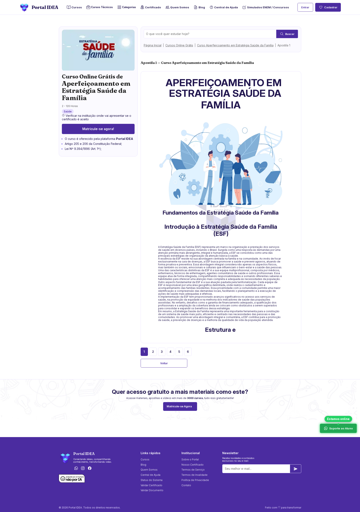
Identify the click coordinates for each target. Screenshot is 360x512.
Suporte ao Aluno (340, 428)
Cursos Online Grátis (179, 45)
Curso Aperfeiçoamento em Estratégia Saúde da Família (235, 45)
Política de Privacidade (195, 480)
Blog (202, 7)
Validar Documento (152, 490)
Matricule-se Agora (179, 406)
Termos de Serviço (193, 469)
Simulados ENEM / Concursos (268, 7)
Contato (186, 485)
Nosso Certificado (192, 464)
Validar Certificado (151, 485)
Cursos (76, 7)
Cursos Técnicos (101, 7)
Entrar (305, 7)
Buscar (289, 34)
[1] (295, 468)
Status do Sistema (151, 480)
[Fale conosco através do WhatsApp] (76, 469)
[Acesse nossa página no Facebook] (89, 469)
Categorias (129, 7)
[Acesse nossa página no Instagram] (83, 469)
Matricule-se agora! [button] (98, 129)
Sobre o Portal (190, 459)
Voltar (164, 363)
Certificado (153, 7)
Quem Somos (179, 7)
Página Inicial (152, 45)
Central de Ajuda (226, 7)
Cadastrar (330, 7)
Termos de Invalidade (194, 474)
